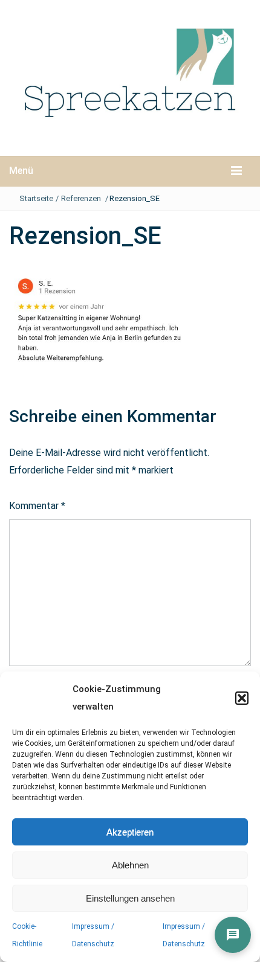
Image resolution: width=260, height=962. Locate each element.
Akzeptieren (130, 832)
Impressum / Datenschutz (93, 935)
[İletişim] (233, 935)
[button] (242, 698)
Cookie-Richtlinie (27, 935)
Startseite (36, 198)
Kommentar (37, 505)
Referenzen (81, 198)
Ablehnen (130, 865)
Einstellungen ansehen (130, 898)
